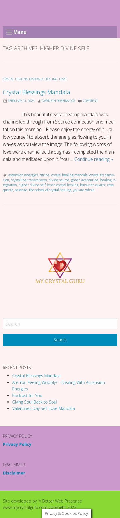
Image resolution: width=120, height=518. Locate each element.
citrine (45, 175)
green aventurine (84, 180)
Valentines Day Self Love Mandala (43, 408)
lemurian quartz (92, 184)
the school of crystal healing (50, 189)
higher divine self (32, 184)
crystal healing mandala (23, 79)
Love (62, 79)
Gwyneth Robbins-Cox (58, 101)
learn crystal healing (62, 184)
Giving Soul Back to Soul (34, 402)
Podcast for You (27, 395)
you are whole (84, 189)
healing (51, 79)
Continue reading (93, 159)
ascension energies (23, 175)
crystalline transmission (29, 180)
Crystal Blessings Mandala (36, 92)
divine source (59, 180)
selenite (21, 189)
